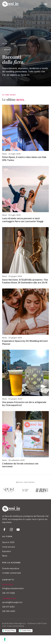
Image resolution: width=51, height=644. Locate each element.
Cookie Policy (26, 630)
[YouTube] (18, 529)
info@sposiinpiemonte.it (13, 588)
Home (4, 43)
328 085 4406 (8, 611)
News (4, 556)
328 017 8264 (8, 607)
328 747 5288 (8, 593)
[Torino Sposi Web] (23, 490)
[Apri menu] (46, 4)
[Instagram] (11, 529)
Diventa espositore (10, 568)
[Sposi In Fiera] (11, 509)
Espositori (6, 551)
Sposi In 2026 (8, 542)
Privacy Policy (10, 630)
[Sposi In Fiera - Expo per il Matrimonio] (10, 4)
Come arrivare (8, 547)
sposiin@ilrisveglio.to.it (12, 602)
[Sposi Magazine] (7, 490)
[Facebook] (4, 529)
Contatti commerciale (11, 573)
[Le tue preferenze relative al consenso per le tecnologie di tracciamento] (4, 639)
